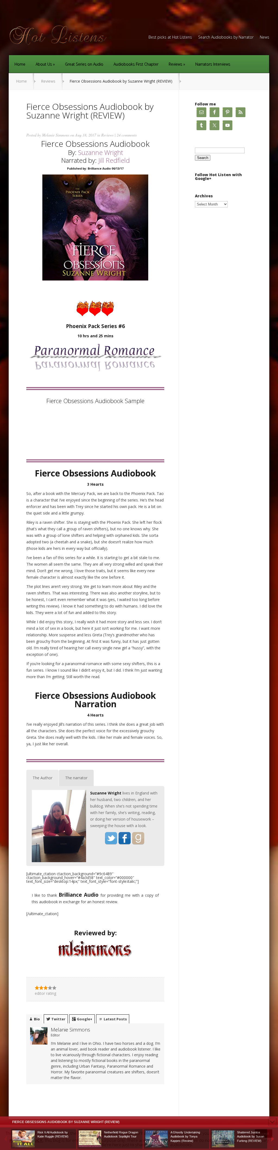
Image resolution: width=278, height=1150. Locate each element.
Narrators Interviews (212, 64)
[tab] (42, 778)
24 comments (127, 135)
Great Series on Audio (84, 64)
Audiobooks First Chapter (135, 64)
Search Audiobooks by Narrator (226, 37)
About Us (44, 64)
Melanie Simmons (55, 135)
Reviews (175, 64)
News (264, 37)
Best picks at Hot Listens (170, 37)
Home (19, 64)
